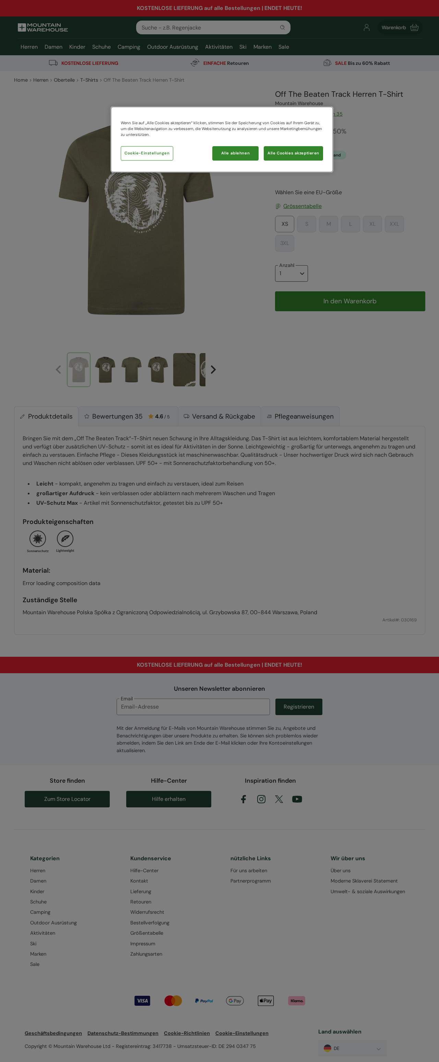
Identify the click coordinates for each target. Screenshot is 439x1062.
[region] (221, 139)
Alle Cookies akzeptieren (293, 153)
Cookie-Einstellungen (146, 153)
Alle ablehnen (235, 153)
